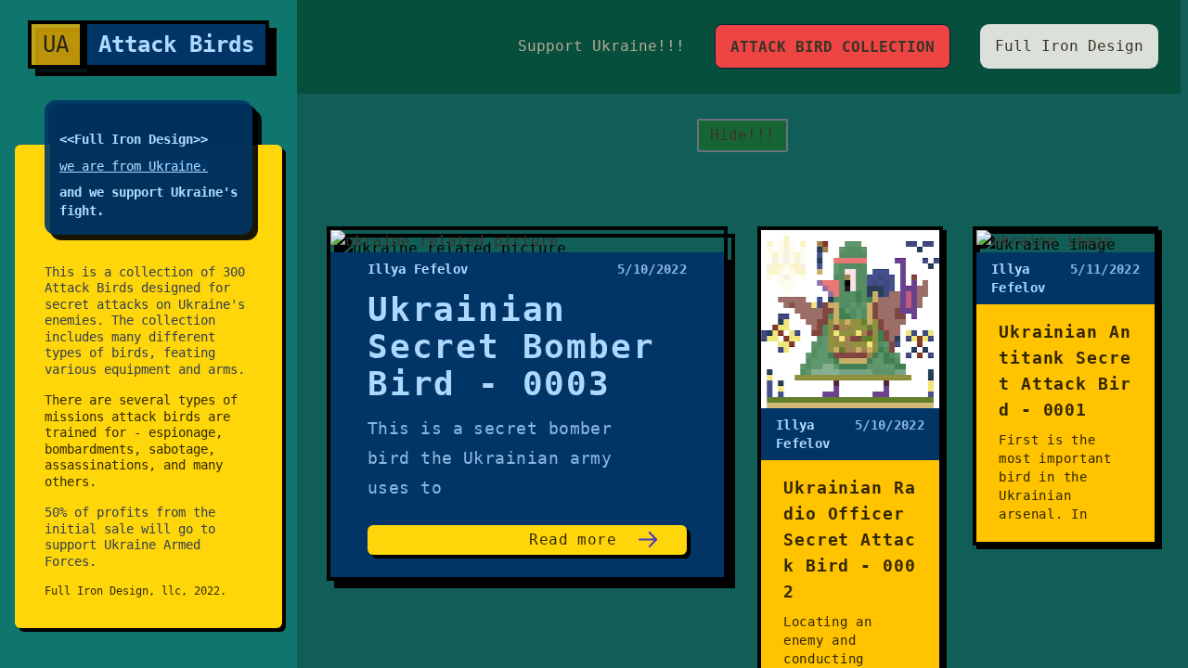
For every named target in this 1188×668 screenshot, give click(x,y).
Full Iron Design (1069, 46)
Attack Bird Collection (832, 47)
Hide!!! (742, 135)
